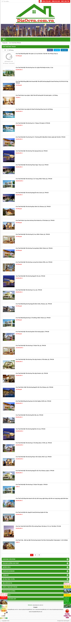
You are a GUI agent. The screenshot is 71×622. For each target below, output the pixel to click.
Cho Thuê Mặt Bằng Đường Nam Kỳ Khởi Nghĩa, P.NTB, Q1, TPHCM (33, 401)
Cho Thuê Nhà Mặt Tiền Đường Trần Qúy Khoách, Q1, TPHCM (32, 373)
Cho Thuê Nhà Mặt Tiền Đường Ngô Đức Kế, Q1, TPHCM (30, 429)
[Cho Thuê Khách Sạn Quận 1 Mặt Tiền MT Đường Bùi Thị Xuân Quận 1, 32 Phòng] (9, 101)
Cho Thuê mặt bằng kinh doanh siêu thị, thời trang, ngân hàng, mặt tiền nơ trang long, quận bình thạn (42, 498)
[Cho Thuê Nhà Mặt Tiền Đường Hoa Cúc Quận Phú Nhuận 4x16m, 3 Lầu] (9, 73)
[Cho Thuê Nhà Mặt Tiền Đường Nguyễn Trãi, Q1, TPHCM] (9, 281)
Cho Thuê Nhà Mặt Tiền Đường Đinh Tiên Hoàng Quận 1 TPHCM (32, 331)
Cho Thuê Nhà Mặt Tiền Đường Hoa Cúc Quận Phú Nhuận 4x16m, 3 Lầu (34, 67)
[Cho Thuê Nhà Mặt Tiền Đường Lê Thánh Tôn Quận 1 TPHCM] (9, 490)
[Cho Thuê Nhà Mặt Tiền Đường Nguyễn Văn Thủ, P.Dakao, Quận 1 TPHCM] (9, 476)
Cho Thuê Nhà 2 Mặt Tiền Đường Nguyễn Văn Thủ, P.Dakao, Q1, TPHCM (34, 387)
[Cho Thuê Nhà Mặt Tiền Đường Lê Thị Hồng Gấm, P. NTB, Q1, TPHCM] (9, 448)
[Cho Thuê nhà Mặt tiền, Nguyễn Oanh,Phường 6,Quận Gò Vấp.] (9, 518)
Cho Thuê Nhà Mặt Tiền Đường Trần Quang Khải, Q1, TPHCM (31, 151)
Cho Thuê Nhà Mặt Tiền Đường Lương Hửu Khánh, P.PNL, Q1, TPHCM (34, 262)
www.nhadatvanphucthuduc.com (57, 609)
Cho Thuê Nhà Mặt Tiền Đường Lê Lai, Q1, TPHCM (29, 290)
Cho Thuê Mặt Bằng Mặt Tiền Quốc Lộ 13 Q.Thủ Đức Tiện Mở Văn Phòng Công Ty (37, 53)
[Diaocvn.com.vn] (35, 22)
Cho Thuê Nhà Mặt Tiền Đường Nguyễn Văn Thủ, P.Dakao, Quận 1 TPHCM (35, 470)
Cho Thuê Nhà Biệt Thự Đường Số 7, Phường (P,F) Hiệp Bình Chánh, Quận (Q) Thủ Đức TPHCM (40, 137)
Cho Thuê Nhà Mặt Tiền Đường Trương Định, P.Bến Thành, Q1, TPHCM (34, 248)
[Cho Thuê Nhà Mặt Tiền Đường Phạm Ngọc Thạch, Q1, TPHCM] (9, 170)
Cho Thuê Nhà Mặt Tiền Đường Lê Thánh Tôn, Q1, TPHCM (31, 345)
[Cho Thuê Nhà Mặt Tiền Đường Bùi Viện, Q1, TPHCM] (9, 420)
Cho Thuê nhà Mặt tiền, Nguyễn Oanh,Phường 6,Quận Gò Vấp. (32, 512)
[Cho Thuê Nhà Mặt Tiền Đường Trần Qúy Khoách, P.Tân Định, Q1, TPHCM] (9, 365)
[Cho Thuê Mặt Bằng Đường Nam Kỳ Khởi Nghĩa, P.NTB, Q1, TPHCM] (9, 406)
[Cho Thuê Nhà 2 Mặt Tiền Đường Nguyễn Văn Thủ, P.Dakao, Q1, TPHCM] (9, 392)
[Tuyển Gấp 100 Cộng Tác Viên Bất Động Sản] (67, 613)
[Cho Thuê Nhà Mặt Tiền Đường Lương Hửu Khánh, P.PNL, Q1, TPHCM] (9, 267)
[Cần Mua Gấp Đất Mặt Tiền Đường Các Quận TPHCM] (67, 587)
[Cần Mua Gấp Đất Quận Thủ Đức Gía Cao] (67, 601)
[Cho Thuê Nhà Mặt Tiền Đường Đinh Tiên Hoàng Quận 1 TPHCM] (9, 337)
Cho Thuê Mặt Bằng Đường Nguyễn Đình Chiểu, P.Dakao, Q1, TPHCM (34, 304)
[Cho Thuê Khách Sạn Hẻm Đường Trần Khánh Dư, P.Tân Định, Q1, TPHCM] (9, 226)
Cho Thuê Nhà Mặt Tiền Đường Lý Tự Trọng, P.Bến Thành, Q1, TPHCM (34, 178)
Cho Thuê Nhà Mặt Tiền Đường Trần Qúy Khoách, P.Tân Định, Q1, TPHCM (35, 359)
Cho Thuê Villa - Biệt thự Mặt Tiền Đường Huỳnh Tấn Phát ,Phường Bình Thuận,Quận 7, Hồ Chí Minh (42, 540)
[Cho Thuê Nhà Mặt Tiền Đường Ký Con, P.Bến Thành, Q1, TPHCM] (9, 240)
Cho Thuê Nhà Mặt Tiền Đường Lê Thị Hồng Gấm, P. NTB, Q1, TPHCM (34, 443)
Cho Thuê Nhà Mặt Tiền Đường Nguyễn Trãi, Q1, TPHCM (30, 276)
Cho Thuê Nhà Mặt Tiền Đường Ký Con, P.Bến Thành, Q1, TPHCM (33, 234)
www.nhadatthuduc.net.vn (11, 609)
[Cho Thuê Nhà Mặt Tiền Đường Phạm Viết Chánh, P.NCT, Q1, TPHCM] (9, 462)
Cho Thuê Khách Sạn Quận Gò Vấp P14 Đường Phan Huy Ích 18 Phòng (34, 109)
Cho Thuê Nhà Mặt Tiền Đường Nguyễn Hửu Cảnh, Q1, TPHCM (32, 192)
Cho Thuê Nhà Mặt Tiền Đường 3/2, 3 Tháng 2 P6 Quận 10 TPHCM (33, 123)
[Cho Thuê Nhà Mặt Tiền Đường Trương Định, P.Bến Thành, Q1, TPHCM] (9, 253)
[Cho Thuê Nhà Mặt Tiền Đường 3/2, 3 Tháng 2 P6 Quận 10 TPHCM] (9, 128)
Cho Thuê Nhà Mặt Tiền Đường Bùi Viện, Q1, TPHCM (29, 415)
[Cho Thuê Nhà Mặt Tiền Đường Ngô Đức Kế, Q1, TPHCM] (9, 434)
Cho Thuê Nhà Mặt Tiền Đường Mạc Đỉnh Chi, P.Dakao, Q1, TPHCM (33, 206)
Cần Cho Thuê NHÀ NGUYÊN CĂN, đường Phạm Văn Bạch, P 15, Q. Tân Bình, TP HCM (38, 526)
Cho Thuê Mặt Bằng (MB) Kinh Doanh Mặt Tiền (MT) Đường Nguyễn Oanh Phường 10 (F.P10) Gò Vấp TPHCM (42, 82)
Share (50, 50)
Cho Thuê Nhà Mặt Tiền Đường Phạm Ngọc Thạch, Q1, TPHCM (32, 165)
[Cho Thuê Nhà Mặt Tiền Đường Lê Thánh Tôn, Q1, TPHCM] (9, 351)
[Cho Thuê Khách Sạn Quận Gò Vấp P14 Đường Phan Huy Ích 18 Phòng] (9, 114)
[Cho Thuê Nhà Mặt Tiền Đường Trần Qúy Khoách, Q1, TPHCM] (9, 379)
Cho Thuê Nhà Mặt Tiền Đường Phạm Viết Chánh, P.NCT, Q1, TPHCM (33, 456)
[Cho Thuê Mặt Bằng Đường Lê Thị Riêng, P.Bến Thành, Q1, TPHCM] (9, 323)
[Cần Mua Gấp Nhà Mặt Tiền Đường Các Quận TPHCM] (3, 598)
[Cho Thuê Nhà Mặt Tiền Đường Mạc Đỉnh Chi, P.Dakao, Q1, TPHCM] (9, 212)
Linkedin (65, 50)
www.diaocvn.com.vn (38, 605)
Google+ (35, 607)
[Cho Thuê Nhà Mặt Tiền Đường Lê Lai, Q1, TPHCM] (9, 295)
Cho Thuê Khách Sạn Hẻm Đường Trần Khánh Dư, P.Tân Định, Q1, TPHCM (35, 220)
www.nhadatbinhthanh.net (35, 611)
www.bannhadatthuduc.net (42, 609)
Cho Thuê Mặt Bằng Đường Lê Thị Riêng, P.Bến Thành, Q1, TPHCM (33, 317)
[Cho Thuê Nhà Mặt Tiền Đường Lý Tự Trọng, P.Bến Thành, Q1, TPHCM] (9, 184)
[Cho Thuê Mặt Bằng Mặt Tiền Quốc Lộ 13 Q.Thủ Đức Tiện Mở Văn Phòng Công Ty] (9, 59)
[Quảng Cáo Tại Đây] (3, 612)
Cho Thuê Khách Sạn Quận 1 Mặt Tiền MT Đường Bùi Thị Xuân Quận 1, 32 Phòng (37, 95)
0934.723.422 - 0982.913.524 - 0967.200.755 (55, 1)
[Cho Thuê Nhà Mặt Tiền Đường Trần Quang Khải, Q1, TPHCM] (9, 156)
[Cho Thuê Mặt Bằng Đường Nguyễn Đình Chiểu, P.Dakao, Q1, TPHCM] (9, 309)
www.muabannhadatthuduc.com (27, 609)
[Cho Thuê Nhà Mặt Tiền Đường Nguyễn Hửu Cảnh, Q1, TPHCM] (9, 198)
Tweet (57, 50)
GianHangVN (66, 620)
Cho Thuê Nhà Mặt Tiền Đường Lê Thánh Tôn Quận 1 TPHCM (31, 484)
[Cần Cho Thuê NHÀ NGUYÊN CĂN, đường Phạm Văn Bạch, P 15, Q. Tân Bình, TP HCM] (9, 531)
